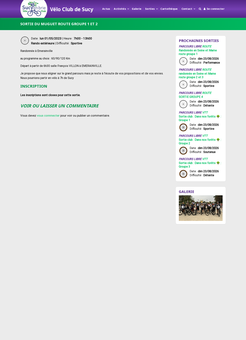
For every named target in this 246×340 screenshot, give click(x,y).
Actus (106, 8)
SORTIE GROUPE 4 (191, 97)
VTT (205, 112)
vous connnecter (48, 115)
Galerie (136, 8)
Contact (187, 8)
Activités (120, 8)
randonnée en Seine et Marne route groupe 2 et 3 (197, 75)
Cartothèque (169, 8)
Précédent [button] (183, 207)
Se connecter (215, 8)
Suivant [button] (218, 207)
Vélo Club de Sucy (71, 9)
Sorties (150, 8)
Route (206, 46)
